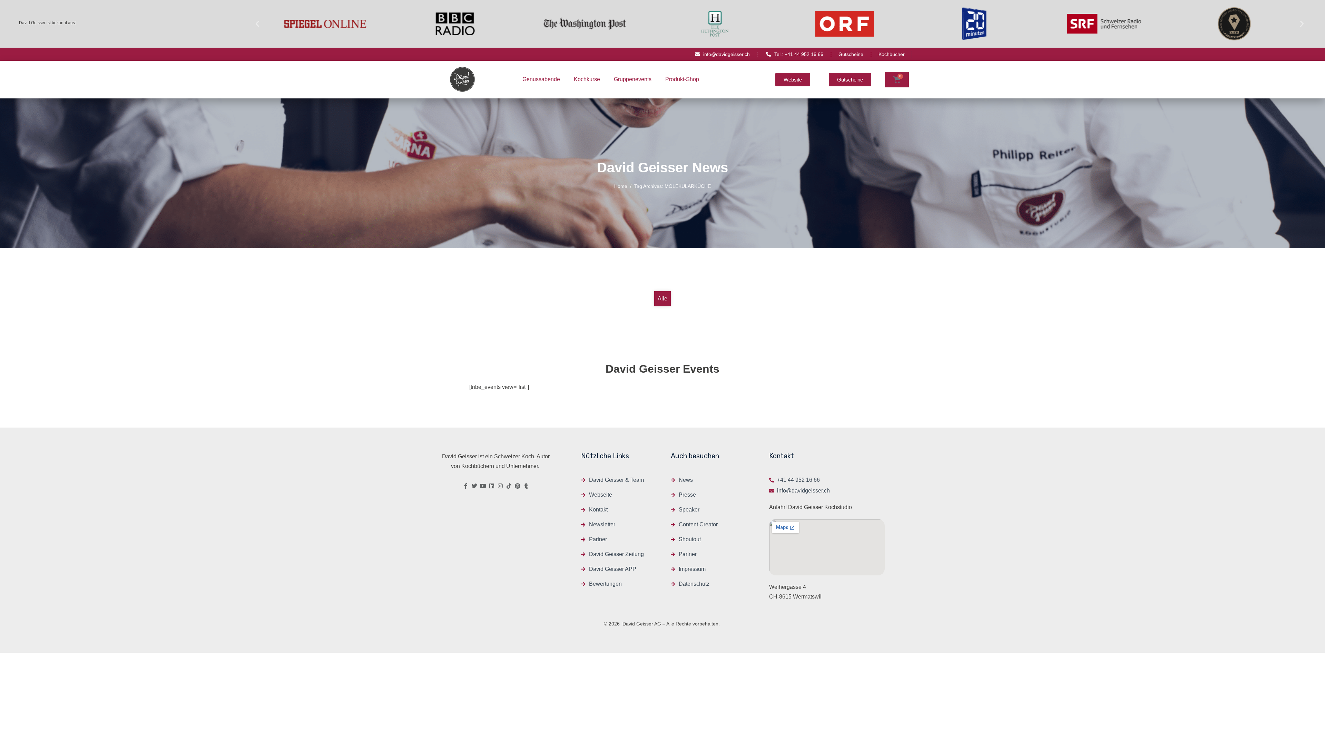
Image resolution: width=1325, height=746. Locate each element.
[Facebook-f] (466, 486)
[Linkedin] (491, 486)
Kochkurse (587, 79)
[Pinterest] (517, 486)
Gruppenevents (632, 79)
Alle (662, 299)
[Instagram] (500, 486)
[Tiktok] (509, 486)
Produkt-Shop (682, 79)
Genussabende (541, 79)
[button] (257, 24)
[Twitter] (474, 486)
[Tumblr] (526, 486)
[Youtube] (483, 486)
